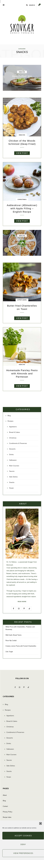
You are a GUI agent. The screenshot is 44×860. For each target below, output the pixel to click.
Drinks (11, 454)
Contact (5, 806)
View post (22, 153)
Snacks (22, 72)
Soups (11, 488)
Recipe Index (7, 817)
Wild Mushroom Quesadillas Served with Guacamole (22, 243)
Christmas (22, 199)
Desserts (12, 449)
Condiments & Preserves (18, 443)
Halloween (13, 460)
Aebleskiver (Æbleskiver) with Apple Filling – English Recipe (22, 208)
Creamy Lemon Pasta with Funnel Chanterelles (21, 646)
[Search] (27, 5)
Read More (22, 601)
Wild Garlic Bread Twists (14, 635)
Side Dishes (13, 477)
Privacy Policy (7, 812)
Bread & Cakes (14, 432)
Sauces (11, 471)
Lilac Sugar (9, 651)
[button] (40, 823)
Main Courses (14, 466)
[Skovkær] (22, 24)
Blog (9, 415)
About (5, 795)
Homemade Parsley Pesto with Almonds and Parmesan (22, 373)
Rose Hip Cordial (11, 640)
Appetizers (22, 300)
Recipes (10, 421)
